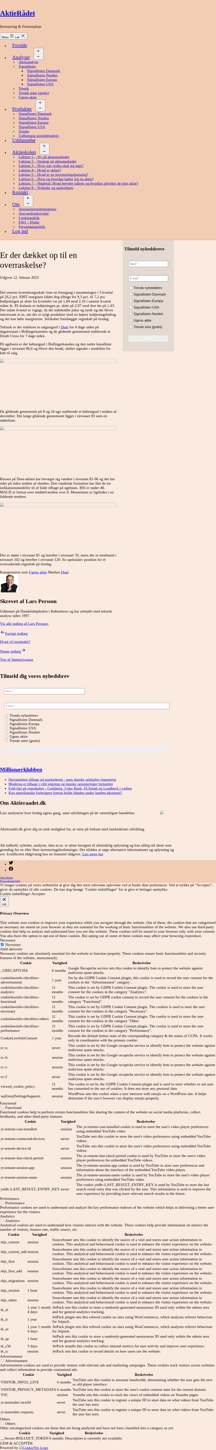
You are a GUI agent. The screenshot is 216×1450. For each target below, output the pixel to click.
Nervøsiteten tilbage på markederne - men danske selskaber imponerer (62, 779)
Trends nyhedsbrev (147, 288)
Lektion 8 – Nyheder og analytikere (46, 188)
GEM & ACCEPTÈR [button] (16, 1443)
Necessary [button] (8, 940)
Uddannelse (23, 140)
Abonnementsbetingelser (37, 209)
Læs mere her (92, 854)
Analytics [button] (7, 1216)
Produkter (22, 109)
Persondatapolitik (32, 227)
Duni (64, 327)
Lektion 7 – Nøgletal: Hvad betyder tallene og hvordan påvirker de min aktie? (78, 183)
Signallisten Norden (42, 75)
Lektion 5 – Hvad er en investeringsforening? (53, 174)
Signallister (27, 66)
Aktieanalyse (28, 62)
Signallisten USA (40, 84)
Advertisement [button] (11, 1356)
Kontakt (20, 192)
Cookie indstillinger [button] (15, 894)
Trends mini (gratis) (34, 93)
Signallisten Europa (42, 80)
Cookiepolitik (29, 218)
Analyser (21, 57)
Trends (24, 88)
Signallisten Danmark (43, 71)
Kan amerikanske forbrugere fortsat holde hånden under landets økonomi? (65, 793)
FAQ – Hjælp (29, 222)
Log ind (20, 231)
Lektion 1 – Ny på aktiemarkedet (44, 157)
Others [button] (5, 1419)
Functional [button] (8, 1103)
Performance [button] (9, 1198)
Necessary (13, 945)
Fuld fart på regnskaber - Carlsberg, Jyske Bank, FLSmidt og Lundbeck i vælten (70, 788)
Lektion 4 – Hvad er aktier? (40, 170)
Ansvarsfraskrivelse (34, 213)
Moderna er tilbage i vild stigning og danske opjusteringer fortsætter (60, 784)
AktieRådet (17, 13)
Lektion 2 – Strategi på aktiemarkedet (47, 161)
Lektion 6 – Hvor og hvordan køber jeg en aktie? (56, 179)
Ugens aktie (28, 97)
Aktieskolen (24, 152)
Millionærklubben (21, 769)
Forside (19, 45)
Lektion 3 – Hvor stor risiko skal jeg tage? (51, 166)
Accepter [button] (38, 894)
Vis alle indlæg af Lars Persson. (24, 624)
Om (16, 204)
